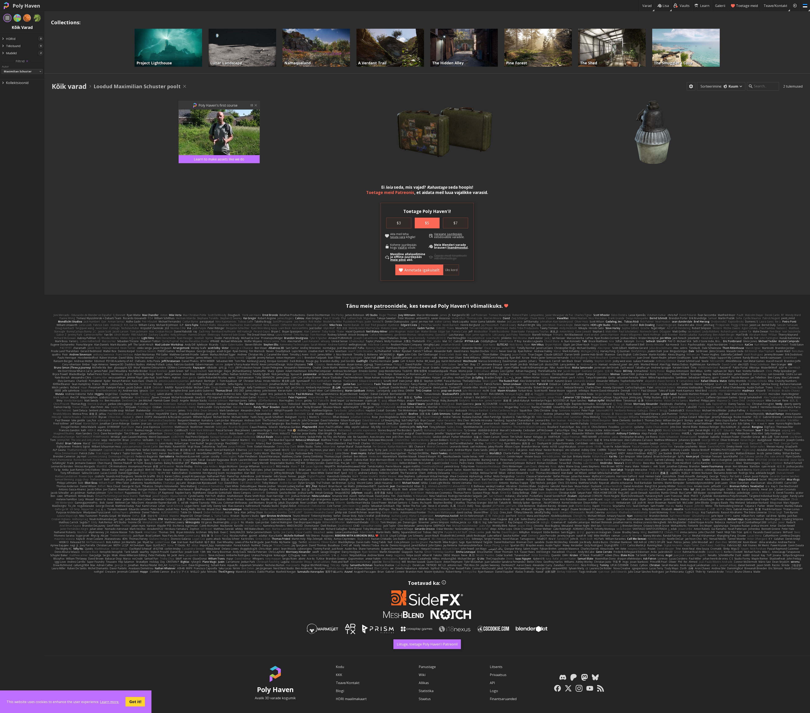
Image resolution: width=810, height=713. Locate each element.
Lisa (666, 5)
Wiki (422, 674)
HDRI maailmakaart (351, 699)
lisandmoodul (457, 247)
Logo (494, 691)
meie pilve (398, 260)
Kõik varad (69, 86)
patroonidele (390, 305)
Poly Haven (26, 5)
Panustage (427, 666)
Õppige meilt (442, 256)
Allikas (424, 682)
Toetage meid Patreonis (390, 192)
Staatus (425, 699)
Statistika (426, 691)
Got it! (135, 701)
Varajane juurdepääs (448, 234)
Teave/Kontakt (775, 5)
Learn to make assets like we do (219, 159)
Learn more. (109, 701)
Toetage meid (747, 5)
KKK (339, 674)
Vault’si (402, 247)
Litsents (496, 666)
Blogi (340, 691)
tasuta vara (397, 237)
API (492, 682)
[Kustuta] (27, 61)
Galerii (720, 5)
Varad (647, 5)
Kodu (340, 666)
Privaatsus (498, 674)
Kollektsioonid (17, 82)
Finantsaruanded (503, 699)
